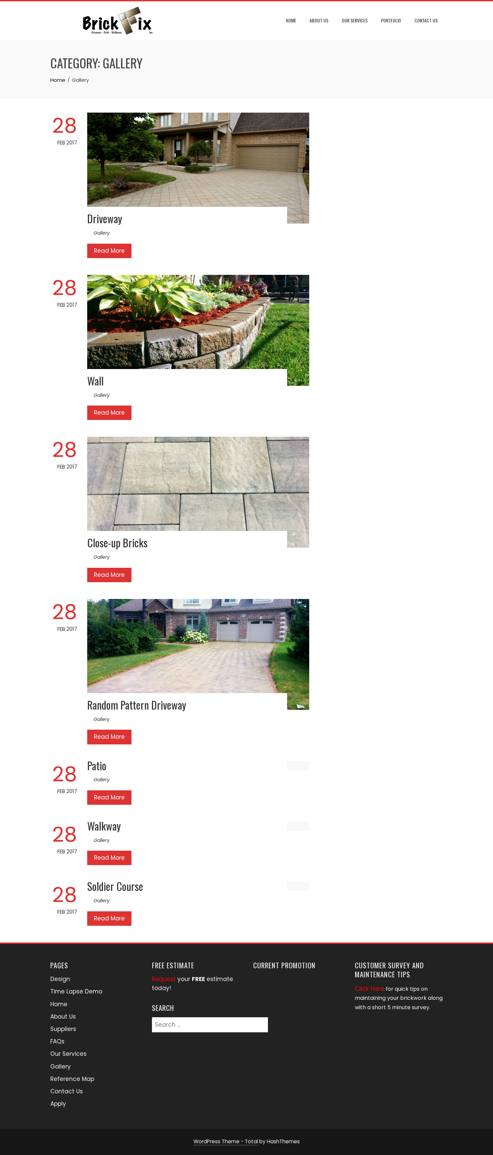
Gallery (102, 233)
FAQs (57, 1041)
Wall (95, 380)
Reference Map (72, 1079)
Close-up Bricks (117, 542)
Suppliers (63, 1029)
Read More (109, 251)
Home (291, 20)
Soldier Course (115, 886)
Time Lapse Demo (76, 991)
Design (60, 979)
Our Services (355, 20)
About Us (319, 20)
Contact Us (426, 20)
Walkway (104, 826)
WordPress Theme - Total (226, 1141)
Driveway (104, 218)
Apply (58, 1104)
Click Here (369, 988)
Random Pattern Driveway (136, 705)
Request (164, 979)
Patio (96, 765)
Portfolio (391, 20)
